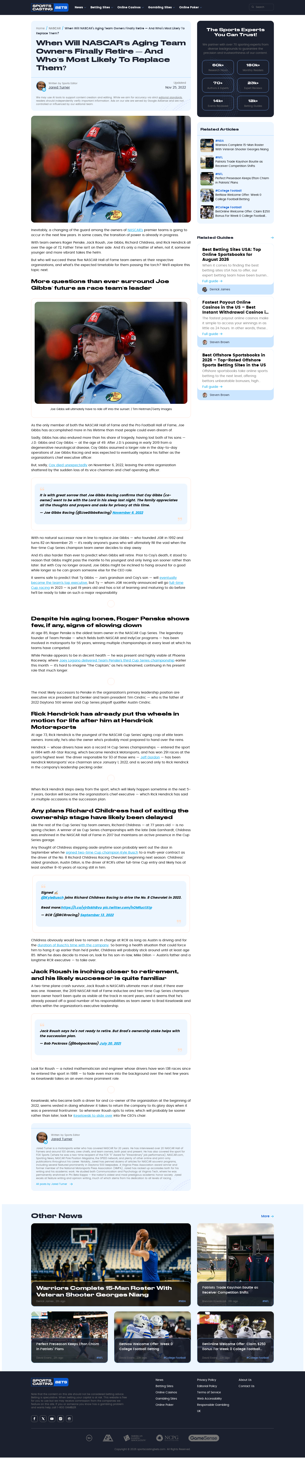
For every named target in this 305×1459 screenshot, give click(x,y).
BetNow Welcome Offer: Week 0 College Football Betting (238, 197)
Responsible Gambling (213, 1405)
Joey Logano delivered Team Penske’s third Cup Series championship (116, 660)
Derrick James (220, 289)
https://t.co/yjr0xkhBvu (81, 907)
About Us (245, 1380)
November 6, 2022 (127, 512)
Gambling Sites (160, 7)
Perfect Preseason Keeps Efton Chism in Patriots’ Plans (242, 180)
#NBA (219, 140)
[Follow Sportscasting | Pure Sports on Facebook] (34, 1418)
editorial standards (170, 97)
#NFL (219, 157)
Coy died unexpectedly (68, 465)
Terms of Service (209, 1392)
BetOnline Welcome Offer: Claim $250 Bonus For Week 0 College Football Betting (242, 214)
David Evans (44, 1358)
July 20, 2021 (110, 1043)
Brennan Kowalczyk (214, 1301)
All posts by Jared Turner (52, 1184)
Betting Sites (100, 7)
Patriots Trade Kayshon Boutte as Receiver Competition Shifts (239, 164)
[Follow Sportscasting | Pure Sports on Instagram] (60, 1418)
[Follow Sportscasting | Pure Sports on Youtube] (52, 1418)
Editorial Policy (207, 1386)
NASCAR (55, 28)
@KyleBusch (52, 897)
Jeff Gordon (150, 757)
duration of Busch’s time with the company (73, 945)
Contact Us (246, 1386)
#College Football (228, 190)
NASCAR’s (135, 230)
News (79, 7)
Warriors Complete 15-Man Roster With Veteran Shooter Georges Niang (241, 147)
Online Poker (189, 7)
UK (199, 1411)
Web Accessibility (209, 1398)
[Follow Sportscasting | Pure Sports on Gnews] (69, 1418)
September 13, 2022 (96, 915)
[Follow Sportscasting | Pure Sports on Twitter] (43, 1418)
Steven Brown (219, 342)
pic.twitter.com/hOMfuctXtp (127, 907)
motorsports (65, 1148)
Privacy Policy (206, 1380)
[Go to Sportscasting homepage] (49, 7)
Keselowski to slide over (92, 1115)
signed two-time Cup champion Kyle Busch (102, 852)
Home (40, 28)
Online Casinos (129, 7)
